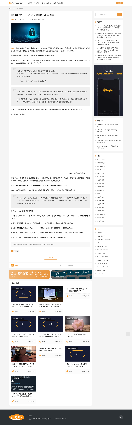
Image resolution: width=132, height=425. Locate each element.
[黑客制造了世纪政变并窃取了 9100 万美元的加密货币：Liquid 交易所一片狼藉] (23, 383)
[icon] (121, 417)
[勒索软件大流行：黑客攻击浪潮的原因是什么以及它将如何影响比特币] (50, 294)
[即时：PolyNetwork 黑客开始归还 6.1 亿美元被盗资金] (77, 354)
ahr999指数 (47, 3)
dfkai (12, 19)
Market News (101, 253)
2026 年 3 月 (101, 163)
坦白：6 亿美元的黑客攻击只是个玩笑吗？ (77, 335)
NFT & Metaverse (102, 256)
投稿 (120, 3)
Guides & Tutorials (102, 250)
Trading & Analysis (102, 267)
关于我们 (30, 415)
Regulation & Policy (103, 260)
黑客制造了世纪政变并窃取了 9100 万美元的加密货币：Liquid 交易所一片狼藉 (22, 395)
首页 (30, 3)
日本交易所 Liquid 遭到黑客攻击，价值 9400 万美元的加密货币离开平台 (23, 306)
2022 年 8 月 (101, 176)
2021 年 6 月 (100, 207)
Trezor (13, 48)
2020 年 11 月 (101, 214)
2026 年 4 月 (101, 159)
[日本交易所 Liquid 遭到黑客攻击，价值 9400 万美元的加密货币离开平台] (23, 294)
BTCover (99, 26)
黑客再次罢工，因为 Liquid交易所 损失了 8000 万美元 (23, 335)
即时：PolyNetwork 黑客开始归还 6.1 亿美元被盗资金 (76, 365)
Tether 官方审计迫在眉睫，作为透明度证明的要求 (50, 349)
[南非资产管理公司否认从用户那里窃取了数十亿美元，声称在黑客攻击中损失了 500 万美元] (23, 354)
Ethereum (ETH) (102, 246)
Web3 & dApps (101, 274)
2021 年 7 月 (100, 204)
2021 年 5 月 (100, 211)
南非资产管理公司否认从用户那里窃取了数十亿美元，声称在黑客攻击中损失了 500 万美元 (23, 365)
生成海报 (70, 265)
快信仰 (37, 3)
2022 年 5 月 (101, 180)
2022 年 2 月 (100, 187)
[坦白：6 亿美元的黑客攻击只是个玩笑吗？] (77, 324)
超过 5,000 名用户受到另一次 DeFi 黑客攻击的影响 (76, 290)
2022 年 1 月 (100, 190)
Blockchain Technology (104, 239)
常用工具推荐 (59, 3)
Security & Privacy (39, 19)
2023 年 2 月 (101, 173)
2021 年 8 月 (100, 200)
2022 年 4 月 (101, 183)
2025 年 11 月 (101, 166)
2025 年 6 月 (101, 170)
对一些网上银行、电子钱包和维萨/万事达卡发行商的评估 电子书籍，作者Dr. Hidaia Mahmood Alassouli (50, 335)
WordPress (62, 419)
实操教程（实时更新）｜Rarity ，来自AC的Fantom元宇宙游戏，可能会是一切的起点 (109, 28)
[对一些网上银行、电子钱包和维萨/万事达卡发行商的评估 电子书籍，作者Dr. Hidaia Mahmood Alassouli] (50, 324)
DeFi (98, 243)
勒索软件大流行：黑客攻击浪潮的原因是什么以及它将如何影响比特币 (50, 306)
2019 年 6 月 (101, 221)
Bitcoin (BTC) (101, 236)
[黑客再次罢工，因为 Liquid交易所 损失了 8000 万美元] (23, 324)
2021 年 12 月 (101, 194)
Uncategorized (101, 270)
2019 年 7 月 (100, 218)
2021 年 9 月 (100, 197)
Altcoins (99, 232)
